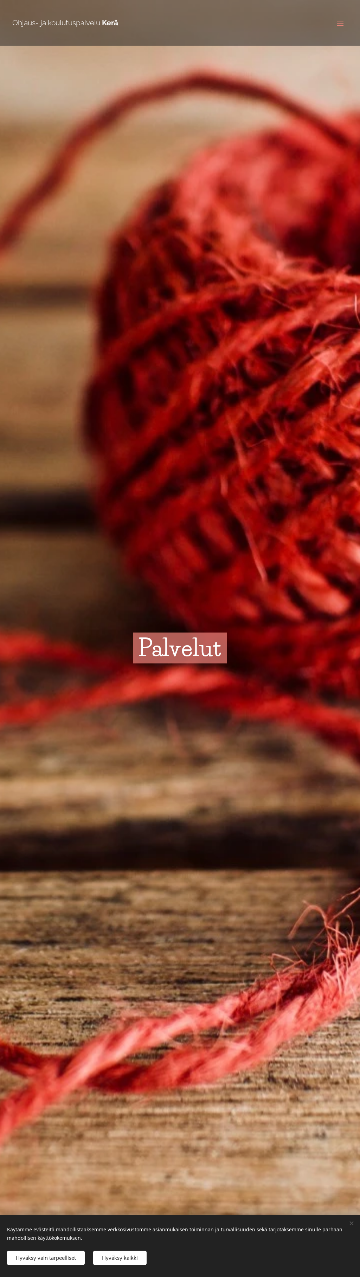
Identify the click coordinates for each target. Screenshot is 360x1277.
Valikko (342, 23)
